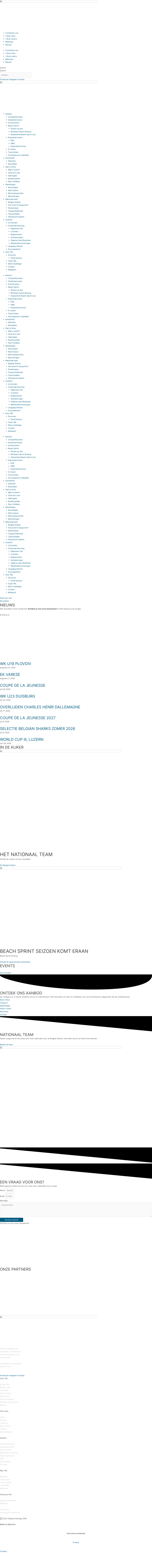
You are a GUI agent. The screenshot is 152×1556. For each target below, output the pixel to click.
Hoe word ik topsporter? (18, 205)
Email (2, 1196)
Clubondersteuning (16, 226)
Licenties (14, 231)
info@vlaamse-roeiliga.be (10, 1363)
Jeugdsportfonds (15, 246)
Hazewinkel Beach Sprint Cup (23, 134)
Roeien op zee (17, 129)
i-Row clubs (10, 36)
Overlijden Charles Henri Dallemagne (40, 707)
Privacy (76, 1542)
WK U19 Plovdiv (15, 663)
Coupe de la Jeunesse (22, 685)
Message (4, 1200)
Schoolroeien (13, 123)
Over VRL (9, 252)
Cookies (3, 1551)
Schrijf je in (5, 615)
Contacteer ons (11, 33)
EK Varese (10, 674)
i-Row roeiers (11, 39)
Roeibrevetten (14, 179)
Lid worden (12, 223)
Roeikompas (13, 208)
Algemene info (17, 228)
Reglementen (16, 234)
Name (2, 1190)
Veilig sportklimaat (8, 1500)
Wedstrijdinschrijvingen (21, 243)
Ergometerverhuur (18, 146)
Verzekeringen (17, 237)
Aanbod (8, 114)
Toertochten (13, 152)
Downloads (4, 1396)
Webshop (9, 42)
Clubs (2, 1417)
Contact (11, 267)
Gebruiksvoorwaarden (76, 1533)
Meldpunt (12, 270)
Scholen (3, 1420)
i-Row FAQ (4, 1485)
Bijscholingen (13, 196)
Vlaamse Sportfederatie (21, 240)
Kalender (12, 161)
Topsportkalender (15, 211)
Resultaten (12, 164)
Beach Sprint (13, 126)
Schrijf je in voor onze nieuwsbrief (14, 1223)
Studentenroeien (15, 120)
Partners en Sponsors (9, 1402)
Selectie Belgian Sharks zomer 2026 (37, 728)
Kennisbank (13, 187)
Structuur (12, 255)
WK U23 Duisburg (17, 696)
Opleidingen (10, 184)
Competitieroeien (15, 117)
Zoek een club (14, 173)
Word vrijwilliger (15, 264)
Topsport (4, 1423)
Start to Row (10, 167)
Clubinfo (8, 220)
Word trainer (13, 190)
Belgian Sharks (14, 202)
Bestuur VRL (5, 1387)
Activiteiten (10, 158)
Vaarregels (12, 176)
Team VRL (12, 261)
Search (3, 68)
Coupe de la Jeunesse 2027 (27, 717)
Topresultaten (14, 214)
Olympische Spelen (16, 217)
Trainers (3, 1429)
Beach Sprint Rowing (9, 1453)
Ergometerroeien (15, 137)
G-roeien (12, 149)
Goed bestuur (16, 258)
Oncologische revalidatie (18, 155)
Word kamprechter (16, 193)
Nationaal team (11, 199)
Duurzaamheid (14, 249)
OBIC (13, 143)
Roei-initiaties (14, 181)
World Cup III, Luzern (21, 739)
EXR (12, 140)
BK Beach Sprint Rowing (21, 131)
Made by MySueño (8, 1524)
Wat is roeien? (14, 170)
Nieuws (8, 45)
